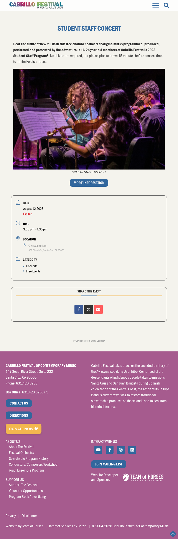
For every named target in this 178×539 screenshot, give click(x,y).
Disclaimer (29, 515)
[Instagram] (121, 450)
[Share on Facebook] (78, 309)
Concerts (31, 266)
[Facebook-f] (110, 450)
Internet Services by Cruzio (67, 525)
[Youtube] (98, 450)
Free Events (33, 271)
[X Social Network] (88, 309)
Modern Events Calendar (94, 340)
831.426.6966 (26, 383)
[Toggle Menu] (155, 5)
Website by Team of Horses (24, 525)
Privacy (11, 515)
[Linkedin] (132, 450)
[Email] (98, 309)
